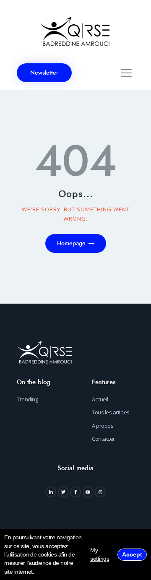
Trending (27, 399)
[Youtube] (88, 491)
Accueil (100, 399)
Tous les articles (111, 412)
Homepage (71, 243)
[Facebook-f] (75, 491)
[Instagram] (100, 491)
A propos (102, 425)
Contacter (103, 438)
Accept (132, 554)
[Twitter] (63, 491)
